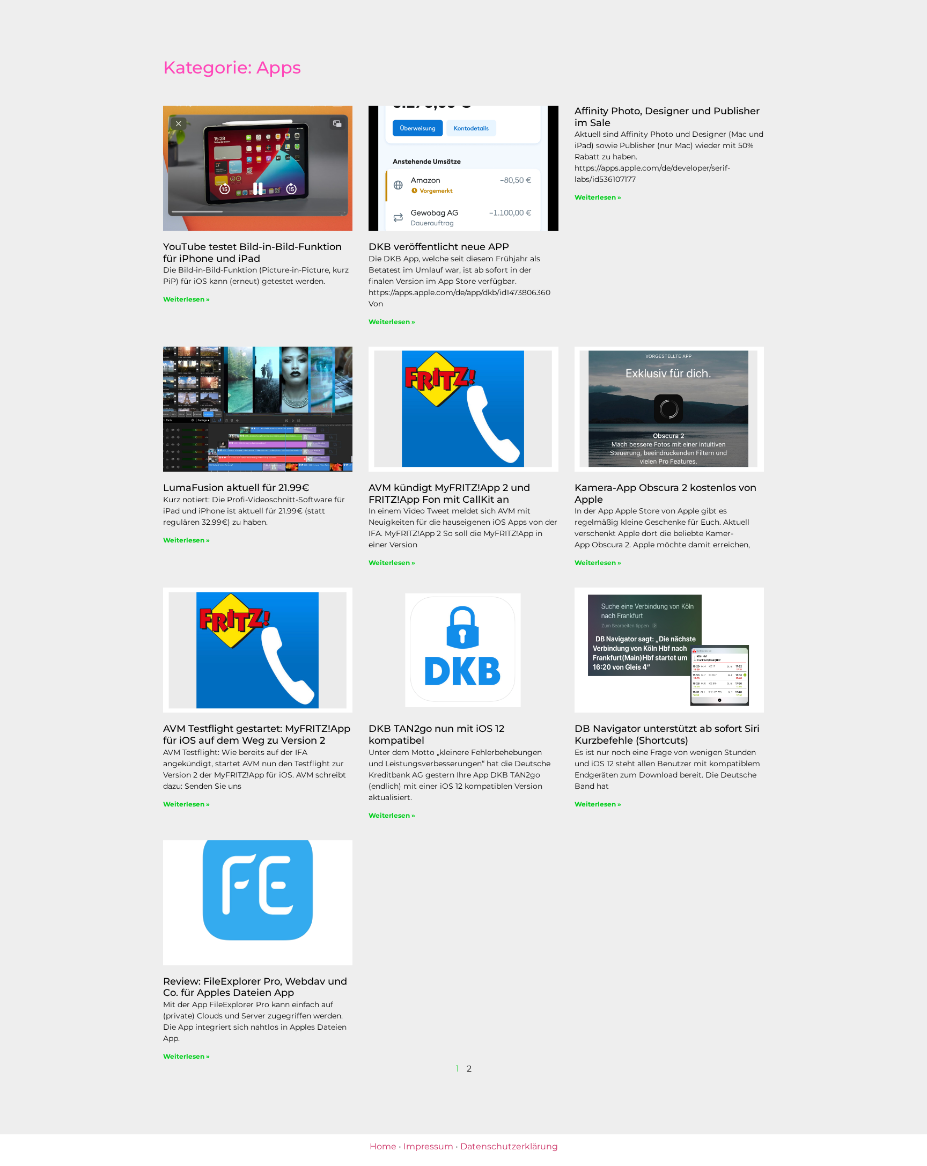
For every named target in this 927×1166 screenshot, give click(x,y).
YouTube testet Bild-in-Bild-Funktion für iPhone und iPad (252, 253)
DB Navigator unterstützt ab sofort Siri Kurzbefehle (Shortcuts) (667, 734)
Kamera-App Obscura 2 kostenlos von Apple (665, 493)
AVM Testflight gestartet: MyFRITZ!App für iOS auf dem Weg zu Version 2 (256, 734)
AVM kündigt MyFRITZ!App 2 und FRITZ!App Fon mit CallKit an (449, 493)
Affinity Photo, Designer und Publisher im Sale (667, 117)
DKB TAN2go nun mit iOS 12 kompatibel (436, 734)
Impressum (428, 1146)
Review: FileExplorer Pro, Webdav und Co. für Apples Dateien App (255, 987)
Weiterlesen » (186, 299)
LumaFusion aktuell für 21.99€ (236, 488)
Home (383, 1146)
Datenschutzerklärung (509, 1146)
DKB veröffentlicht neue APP (439, 247)
